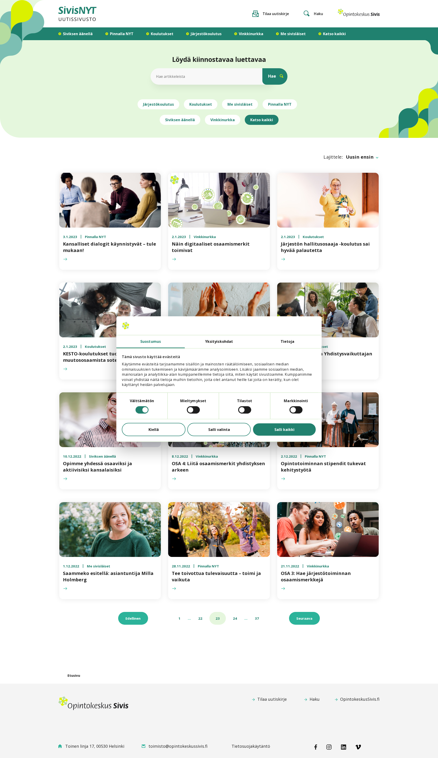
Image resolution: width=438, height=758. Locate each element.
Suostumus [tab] (150, 341)
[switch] (193, 409)
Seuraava (304, 618)
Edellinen (133, 618)
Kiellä (154, 429)
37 (257, 618)
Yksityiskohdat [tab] (219, 341)
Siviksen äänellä (180, 119)
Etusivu (74, 675)
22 (200, 618)
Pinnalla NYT (280, 104)
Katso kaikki (261, 119)
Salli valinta (219, 429)
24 (235, 618)
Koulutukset (200, 104)
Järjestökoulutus (158, 104)
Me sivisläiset (240, 104)
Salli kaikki (284, 429)
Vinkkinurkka (222, 119)
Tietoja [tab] (288, 341)
